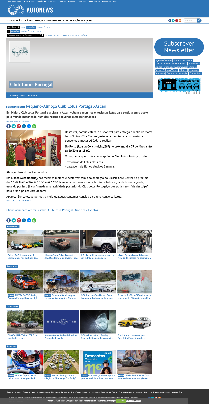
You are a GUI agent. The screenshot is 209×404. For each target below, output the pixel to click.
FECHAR (121, 400)
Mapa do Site (177, 392)
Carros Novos (50, 20)
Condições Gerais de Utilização (131, 392)
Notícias (18, 392)
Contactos (32, 95)
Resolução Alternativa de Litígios (157, 392)
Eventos (11, 20)
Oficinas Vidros (170, 70)
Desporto (11, 266)
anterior (49, 35)
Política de (133, 400)
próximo (84, 35)
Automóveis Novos (183, 60)
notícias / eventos (44, 27)
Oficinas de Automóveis (175, 66)
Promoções (75, 20)
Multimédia (63, 20)
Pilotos (182, 70)
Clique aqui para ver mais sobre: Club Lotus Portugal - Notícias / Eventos (52, 210)
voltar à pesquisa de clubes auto (66, 35)
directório (31, 27)
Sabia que (12, 306)
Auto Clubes (76, 392)
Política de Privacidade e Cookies (104, 392)
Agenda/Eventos (164, 60)
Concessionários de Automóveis (171, 63)
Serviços (34, 392)
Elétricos (26, 392)
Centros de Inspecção (177, 73)
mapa (23, 27)
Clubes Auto (195, 73)
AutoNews (12, 226)
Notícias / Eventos (17, 95)
